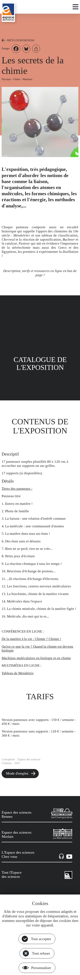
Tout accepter (41, 939)
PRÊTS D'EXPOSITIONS (20, 40)
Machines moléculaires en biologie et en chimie (36, 658)
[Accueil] (8, 12)
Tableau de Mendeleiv (18, 673)
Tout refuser (41, 953)
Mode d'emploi (17, 773)
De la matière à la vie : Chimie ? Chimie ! (31, 639)
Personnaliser (41, 968)
